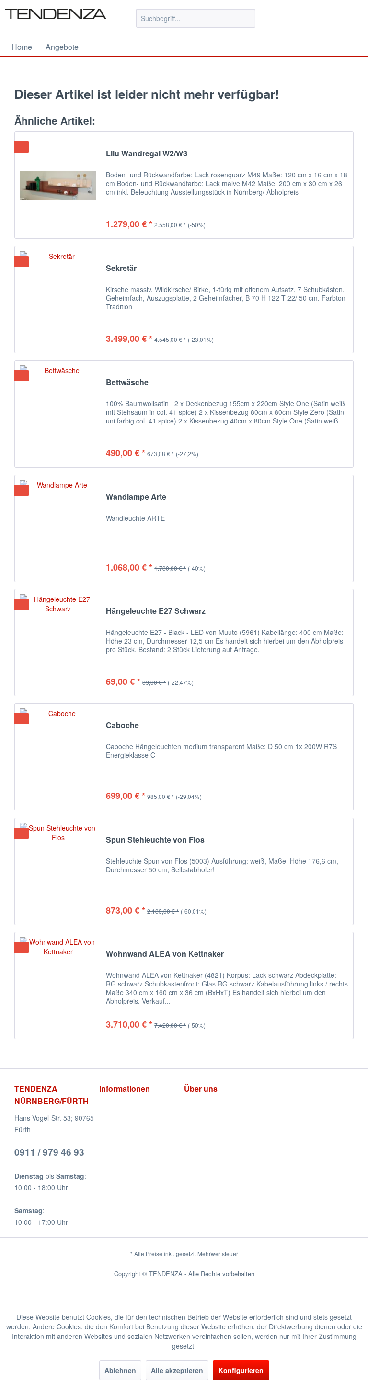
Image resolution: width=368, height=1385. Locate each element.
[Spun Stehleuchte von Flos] (58, 871)
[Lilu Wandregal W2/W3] (58, 185)
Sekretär (121, 268)
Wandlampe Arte (136, 497)
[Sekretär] (58, 299)
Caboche (122, 725)
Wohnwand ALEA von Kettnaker (165, 954)
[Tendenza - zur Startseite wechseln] (55, 21)
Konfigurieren (241, 1370)
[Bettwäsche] (58, 413)
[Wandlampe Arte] (58, 528)
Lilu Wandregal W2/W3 (146, 154)
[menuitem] (196, 18)
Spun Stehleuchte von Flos (155, 840)
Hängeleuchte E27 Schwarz (156, 611)
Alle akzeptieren (177, 1370)
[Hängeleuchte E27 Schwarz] (58, 642)
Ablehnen (120, 1370)
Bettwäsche (127, 382)
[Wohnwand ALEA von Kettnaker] (58, 985)
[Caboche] (58, 756)
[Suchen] (246, 18)
